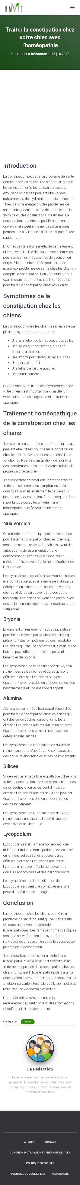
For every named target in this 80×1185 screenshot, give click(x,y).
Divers (28, 1021)
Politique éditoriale (40, 1163)
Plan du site (60, 1173)
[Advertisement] (40, 112)
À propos (30, 1142)
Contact (50, 1142)
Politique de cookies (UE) (28, 1173)
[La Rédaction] (40, 1048)
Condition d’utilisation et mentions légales (40, 1152)
